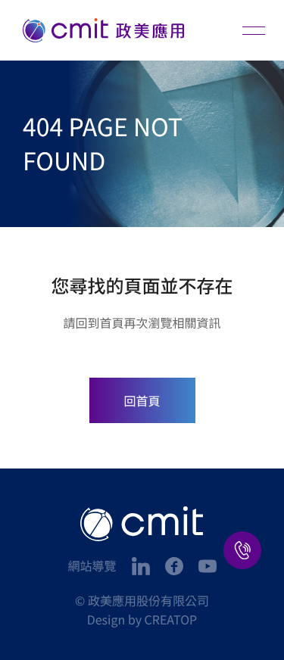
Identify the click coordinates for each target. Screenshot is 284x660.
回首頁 (141, 400)
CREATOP (171, 619)
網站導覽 (91, 565)
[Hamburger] (253, 30)
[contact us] (242, 550)
